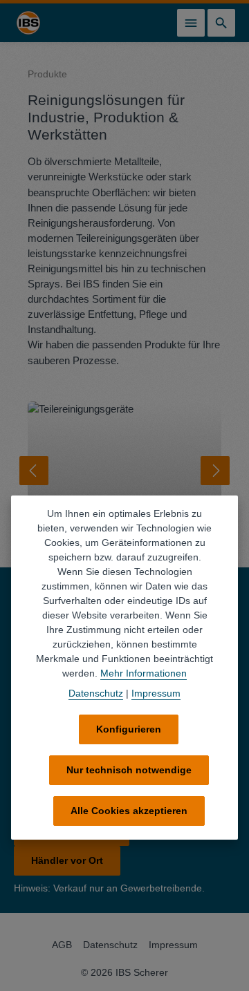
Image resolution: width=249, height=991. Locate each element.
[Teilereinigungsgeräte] (124, 471)
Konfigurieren (128, 729)
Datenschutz (110, 944)
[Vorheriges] (33, 470)
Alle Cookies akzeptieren (129, 810)
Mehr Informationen (143, 673)
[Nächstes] (215, 470)
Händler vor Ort (67, 860)
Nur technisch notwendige (129, 769)
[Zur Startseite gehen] (28, 22)
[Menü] (191, 23)
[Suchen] (221, 23)
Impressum (173, 944)
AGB (62, 944)
